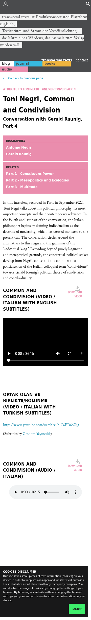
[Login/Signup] (5, 5)
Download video (75, 294)
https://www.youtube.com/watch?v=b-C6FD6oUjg (41, 425)
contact (82, 60)
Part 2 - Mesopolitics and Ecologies (37, 180)
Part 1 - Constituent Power (30, 173)
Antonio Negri (18, 147)
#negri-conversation (59, 89)
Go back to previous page (25, 78)
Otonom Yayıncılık (37, 434)
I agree (77, 609)
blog (6, 63)
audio (7, 69)
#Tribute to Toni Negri (21, 89)
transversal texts (57, 60)
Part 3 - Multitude (22, 187)
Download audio (75, 468)
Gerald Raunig (19, 154)
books (49, 63)
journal (22, 63)
